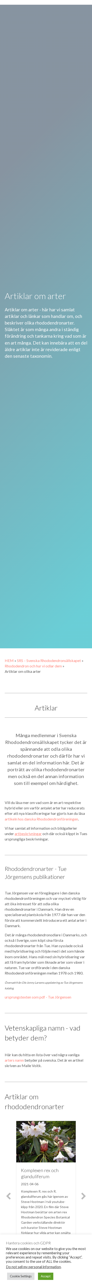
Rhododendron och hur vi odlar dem (33, 666)
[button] (8, 1196)
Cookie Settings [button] (21, 1276)
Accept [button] (45, 1276)
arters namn (14, 1060)
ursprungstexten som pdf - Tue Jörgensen (38, 997)
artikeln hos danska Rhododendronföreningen (41, 819)
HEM (9, 660)
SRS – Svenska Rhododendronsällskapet (49, 660)
